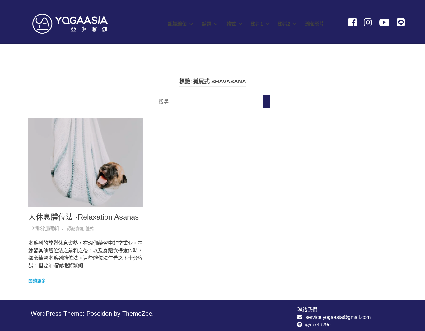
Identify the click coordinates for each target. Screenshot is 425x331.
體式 (231, 23)
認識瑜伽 (177, 23)
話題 (206, 23)
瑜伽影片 (314, 23)
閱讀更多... (38, 280)
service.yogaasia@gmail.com (338, 317)
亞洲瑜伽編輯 (44, 228)
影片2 (284, 23)
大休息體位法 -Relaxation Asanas (83, 217)
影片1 (257, 23)
